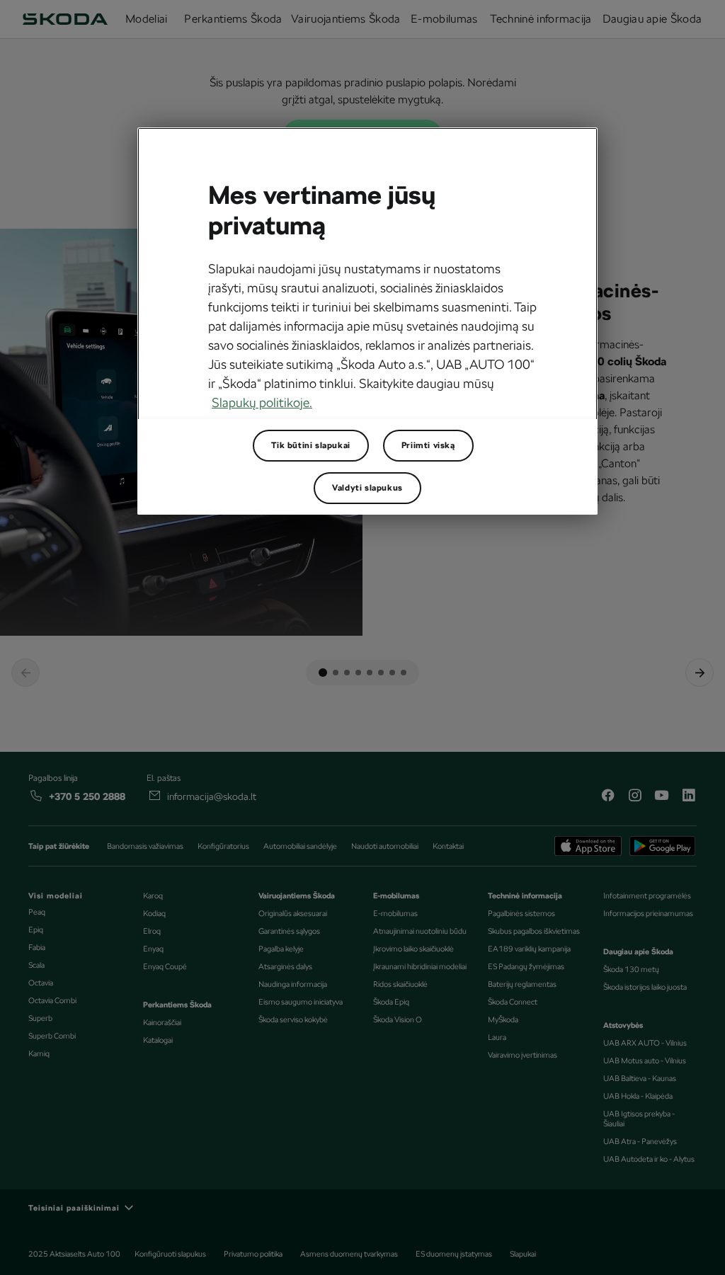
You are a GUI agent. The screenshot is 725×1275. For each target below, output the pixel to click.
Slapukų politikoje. (262, 402)
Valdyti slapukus (367, 488)
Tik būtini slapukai (310, 445)
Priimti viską (428, 445)
